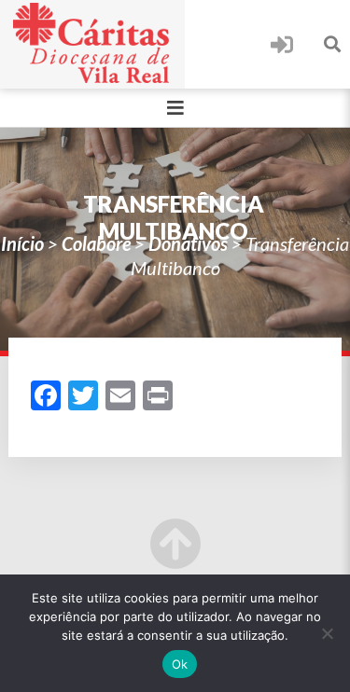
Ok (180, 664)
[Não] (326, 633)
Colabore (96, 243)
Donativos (188, 243)
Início (22, 243)
